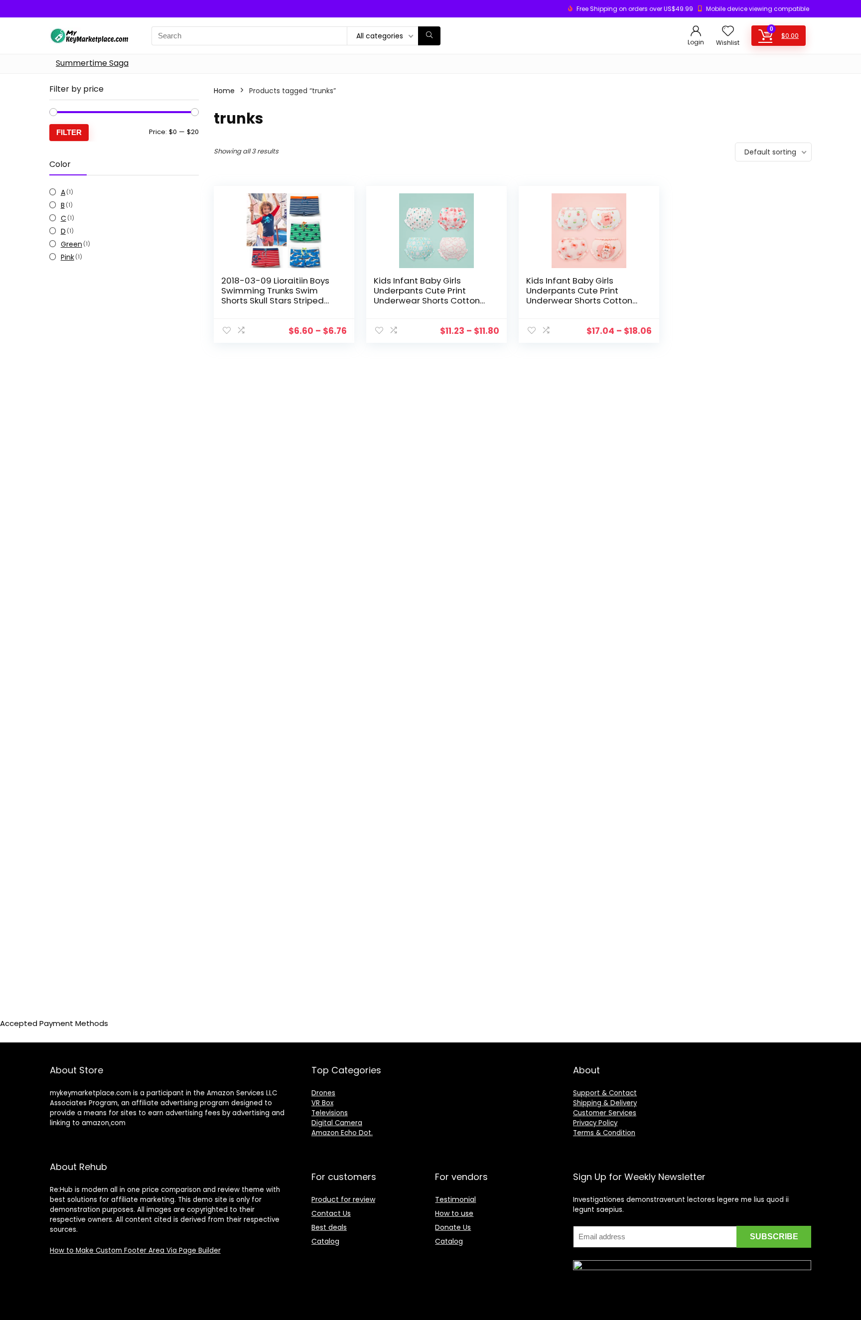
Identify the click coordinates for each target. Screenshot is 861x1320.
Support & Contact (605, 1093)
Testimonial (455, 1199)
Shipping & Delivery (605, 1103)
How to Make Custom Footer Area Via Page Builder (135, 1250)
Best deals (329, 1227)
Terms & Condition (604, 1133)
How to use (454, 1213)
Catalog (325, 1241)
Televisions (329, 1113)
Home (224, 91)
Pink (67, 257)
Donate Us (453, 1227)
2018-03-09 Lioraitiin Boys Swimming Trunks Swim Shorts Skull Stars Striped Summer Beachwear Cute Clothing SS (275, 300)
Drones (323, 1093)
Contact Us (331, 1213)
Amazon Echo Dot (341, 1133)
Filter (69, 132)
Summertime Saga (92, 63)
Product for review (343, 1199)
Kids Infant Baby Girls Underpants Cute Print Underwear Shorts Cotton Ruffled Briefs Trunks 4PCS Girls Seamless (428, 300)
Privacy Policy (595, 1123)
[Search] (429, 35)
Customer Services (604, 1113)
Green (71, 244)
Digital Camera (336, 1123)
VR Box (322, 1103)
